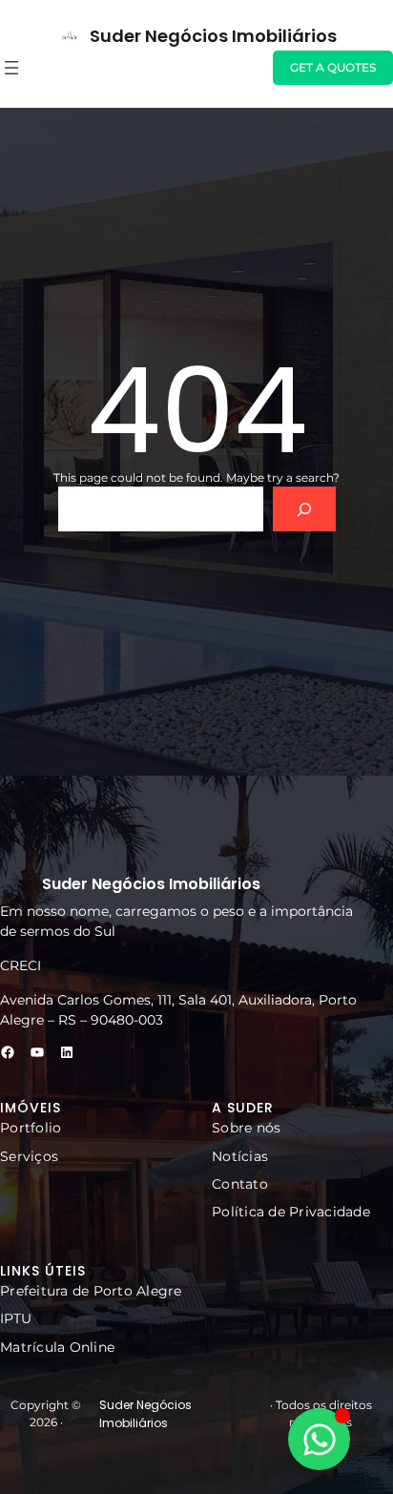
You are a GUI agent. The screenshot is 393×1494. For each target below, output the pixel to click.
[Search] (304, 509)
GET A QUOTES (333, 67)
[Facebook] (7, 1052)
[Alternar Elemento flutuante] (319, 1439)
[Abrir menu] (11, 67)
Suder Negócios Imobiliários (213, 36)
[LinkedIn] (66, 1052)
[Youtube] (37, 1052)
